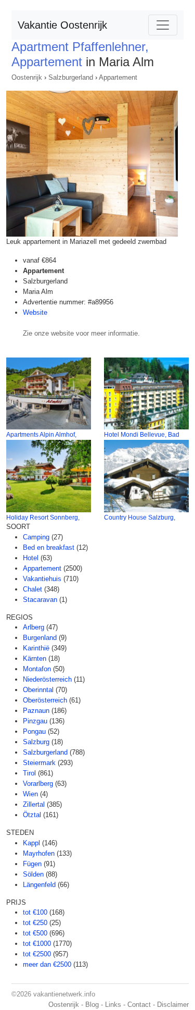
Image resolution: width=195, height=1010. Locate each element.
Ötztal (32, 815)
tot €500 (35, 933)
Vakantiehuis (42, 579)
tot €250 (35, 923)
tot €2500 (37, 954)
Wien (30, 794)
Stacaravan (40, 599)
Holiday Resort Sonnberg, (43, 517)
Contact (139, 1004)
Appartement (118, 77)
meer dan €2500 (47, 964)
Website (35, 312)
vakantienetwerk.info (64, 994)
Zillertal (34, 804)
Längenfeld (39, 885)
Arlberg (33, 627)
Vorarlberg (38, 783)
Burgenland (40, 638)
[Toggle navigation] (162, 25)
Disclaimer (173, 1004)
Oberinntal (38, 690)
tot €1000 (37, 943)
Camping (36, 537)
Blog (92, 1004)
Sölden (33, 874)
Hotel (30, 558)
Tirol (29, 773)
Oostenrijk (26, 77)
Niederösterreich (47, 679)
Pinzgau (35, 721)
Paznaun (36, 711)
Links (113, 1004)
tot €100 (35, 912)
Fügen (32, 864)
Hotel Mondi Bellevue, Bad (141, 434)
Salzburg (36, 742)
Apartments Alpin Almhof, (41, 434)
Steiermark (39, 763)
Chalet (32, 589)
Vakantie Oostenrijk (62, 25)
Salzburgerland (70, 77)
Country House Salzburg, (139, 517)
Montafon (37, 669)
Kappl (31, 843)
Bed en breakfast (48, 547)
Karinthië (36, 648)
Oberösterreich (45, 700)
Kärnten (34, 658)
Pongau (34, 731)
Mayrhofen (39, 853)
